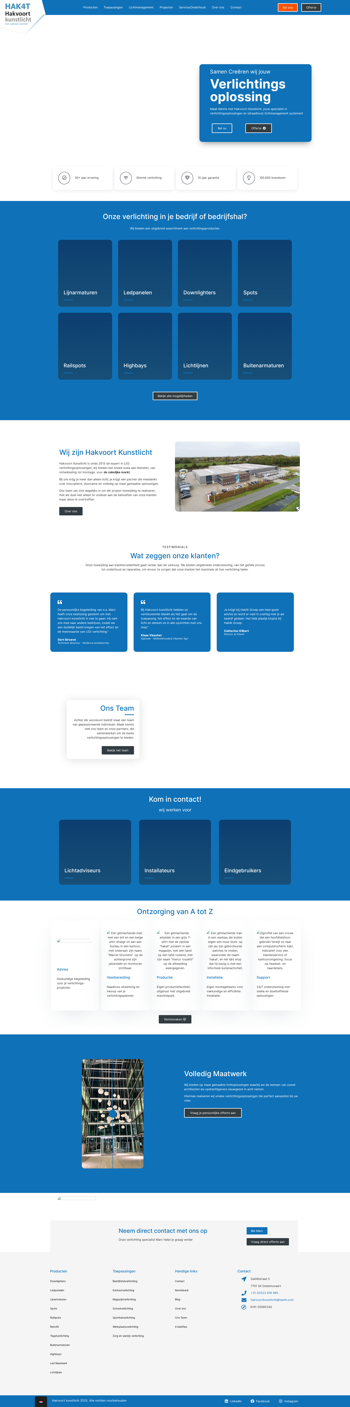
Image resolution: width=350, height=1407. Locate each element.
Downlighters (199, 292)
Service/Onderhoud (192, 7)
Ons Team (181, 1317)
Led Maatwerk (58, 1363)
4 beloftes (181, 1326)
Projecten (166, 7)
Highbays (135, 365)
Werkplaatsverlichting (125, 1326)
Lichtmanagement (141, 7)
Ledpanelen (138, 292)
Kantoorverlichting (123, 1290)
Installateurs (160, 870)
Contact (236, 7)
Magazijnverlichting (124, 1299)
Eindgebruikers (242, 870)
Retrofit (54, 1326)
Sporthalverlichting (124, 1317)
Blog (177, 1299)
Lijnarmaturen (80, 292)
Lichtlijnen (195, 365)
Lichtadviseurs (82, 870)
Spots (250, 292)
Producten (90, 7)
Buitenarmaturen (263, 365)
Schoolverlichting (123, 1308)
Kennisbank (182, 1290)
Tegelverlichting (59, 1335)
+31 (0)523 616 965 (264, 1293)
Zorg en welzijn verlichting (128, 1335)
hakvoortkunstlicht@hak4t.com (272, 1300)
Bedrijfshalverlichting (125, 1281)
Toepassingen (113, 7)
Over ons (218, 7)
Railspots (75, 365)
